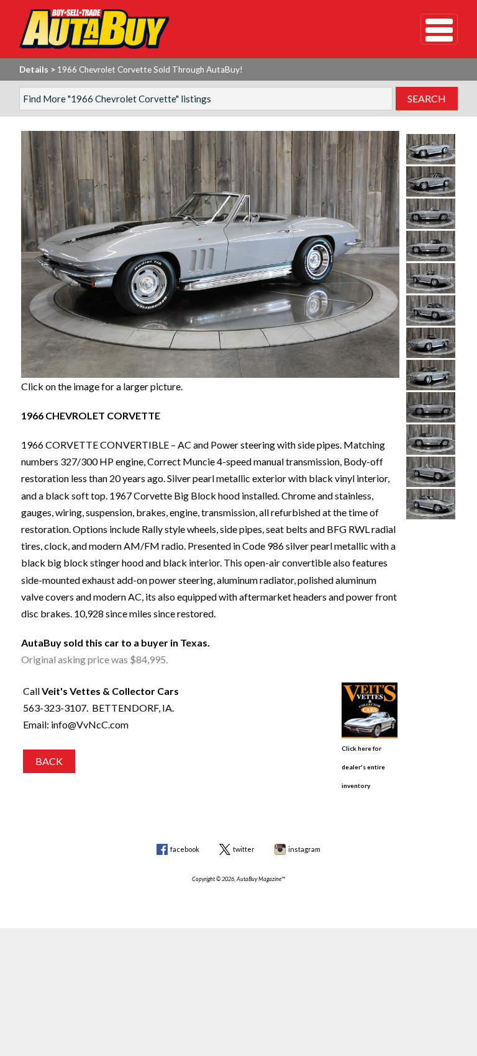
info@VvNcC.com (90, 724)
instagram (304, 849)
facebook (184, 849)
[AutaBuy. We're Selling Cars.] (201, 29)
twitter (244, 849)
